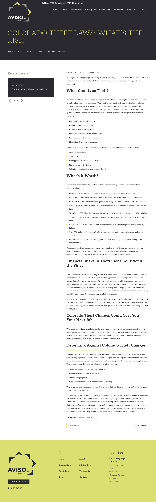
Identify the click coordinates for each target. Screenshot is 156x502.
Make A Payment (19, 482)
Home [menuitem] (55, 10)
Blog (61, 477)
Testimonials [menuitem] (118, 10)
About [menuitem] (64, 10)
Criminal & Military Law (87, 418)
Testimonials (85, 471)
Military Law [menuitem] (91, 10)
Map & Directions (116, 482)
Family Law (64, 471)
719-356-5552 (75, 3)
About (82, 459)
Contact (83, 477)
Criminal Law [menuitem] (76, 10)
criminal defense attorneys (94, 402)
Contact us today (105, 412)
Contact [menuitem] (144, 10)
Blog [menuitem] (129, 10)
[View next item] (22, 100)
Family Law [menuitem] (104, 10)
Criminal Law (65, 465)
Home (61, 459)
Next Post (140, 425)
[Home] (19, 11)
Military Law (85, 465)
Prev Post (73, 425)
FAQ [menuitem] (136, 10)
